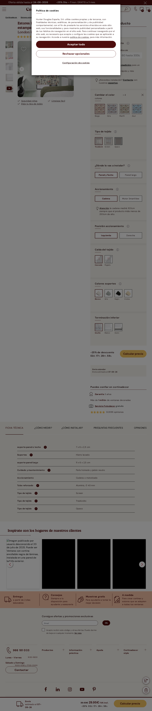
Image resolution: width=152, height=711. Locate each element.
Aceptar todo (76, 44)
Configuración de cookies (76, 62)
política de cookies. (79, 37)
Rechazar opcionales (76, 54)
